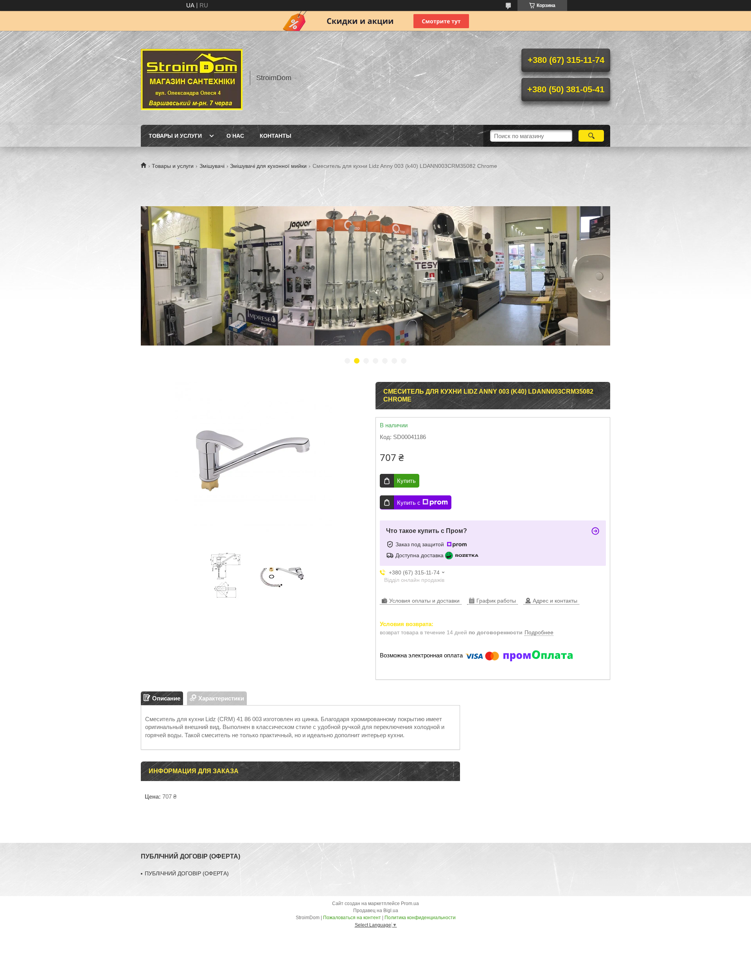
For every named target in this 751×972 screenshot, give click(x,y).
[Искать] (591, 136)
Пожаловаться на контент (352, 917)
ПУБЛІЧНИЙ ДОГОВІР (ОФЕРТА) (187, 873)
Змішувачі (212, 166)
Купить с (408, 502)
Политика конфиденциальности (420, 917)
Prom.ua (410, 903)
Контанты (275, 136)
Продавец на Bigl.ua (375, 910)
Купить (406, 480)
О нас (235, 136)
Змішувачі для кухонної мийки (268, 166)
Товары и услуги (175, 136)
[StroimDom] (192, 78)
